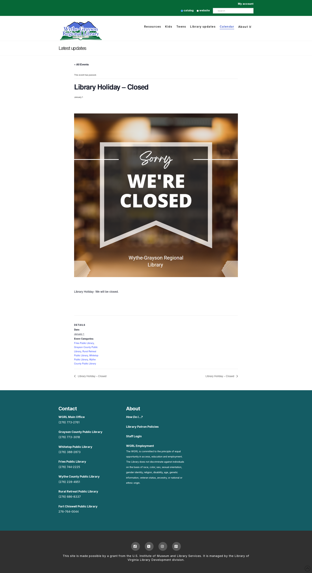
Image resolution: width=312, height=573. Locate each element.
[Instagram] (162, 546)
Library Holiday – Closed (91, 376)
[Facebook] (135, 546)
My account (246, 3)
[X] (149, 546)
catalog (188, 10)
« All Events (81, 64)
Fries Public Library (84, 343)
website (204, 10)
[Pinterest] (176, 546)
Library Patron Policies (142, 426)
